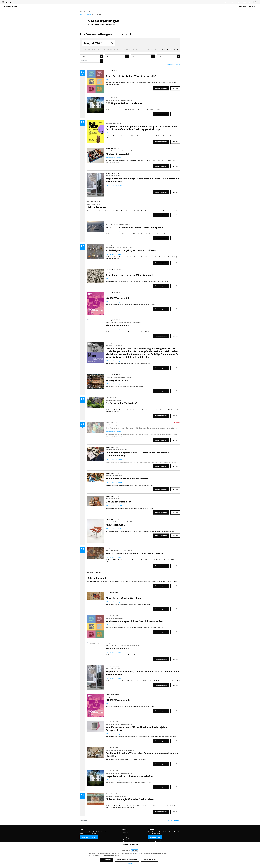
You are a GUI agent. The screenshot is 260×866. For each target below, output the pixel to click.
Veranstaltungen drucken (173, 64)
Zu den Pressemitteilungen (89, 837)
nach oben (175, 88)
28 (168, 49)
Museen (125, 836)
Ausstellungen (126, 838)
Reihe (159, 56)
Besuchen (88, 14)
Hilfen (225, 2)
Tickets (237, 2)
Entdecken (125, 834)
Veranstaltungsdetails (161, 88)
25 (158, 49)
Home (81, 14)
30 (174, 49)
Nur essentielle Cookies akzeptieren (127, 859)
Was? (133, 56)
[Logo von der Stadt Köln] (6, 2)
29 (171, 49)
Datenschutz (130, 863)
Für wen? (83, 56)
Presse (231, 2)
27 (165, 49)
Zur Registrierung (155, 837)
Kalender (125, 839)
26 (162, 49)
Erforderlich (127, 850)
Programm (125, 841)
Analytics (135, 850)
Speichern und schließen (149, 859)
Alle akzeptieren (106, 859)
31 (177, 49)
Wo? (108, 56)
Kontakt (244, 2)
